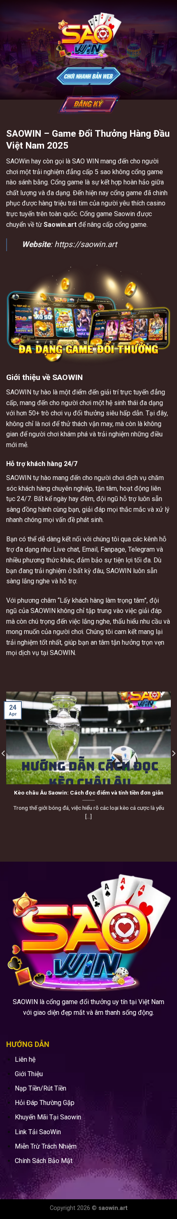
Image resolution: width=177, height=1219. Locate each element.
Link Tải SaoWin (38, 1132)
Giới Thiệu (29, 1074)
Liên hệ (25, 1059)
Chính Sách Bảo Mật (43, 1161)
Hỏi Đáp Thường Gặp (45, 1103)
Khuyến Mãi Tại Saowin (48, 1117)
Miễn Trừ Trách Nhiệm (46, 1146)
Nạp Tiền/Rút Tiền (40, 1088)
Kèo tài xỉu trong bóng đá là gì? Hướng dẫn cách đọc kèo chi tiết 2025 (88, 796)
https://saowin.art (85, 244)
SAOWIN (18, 392)
